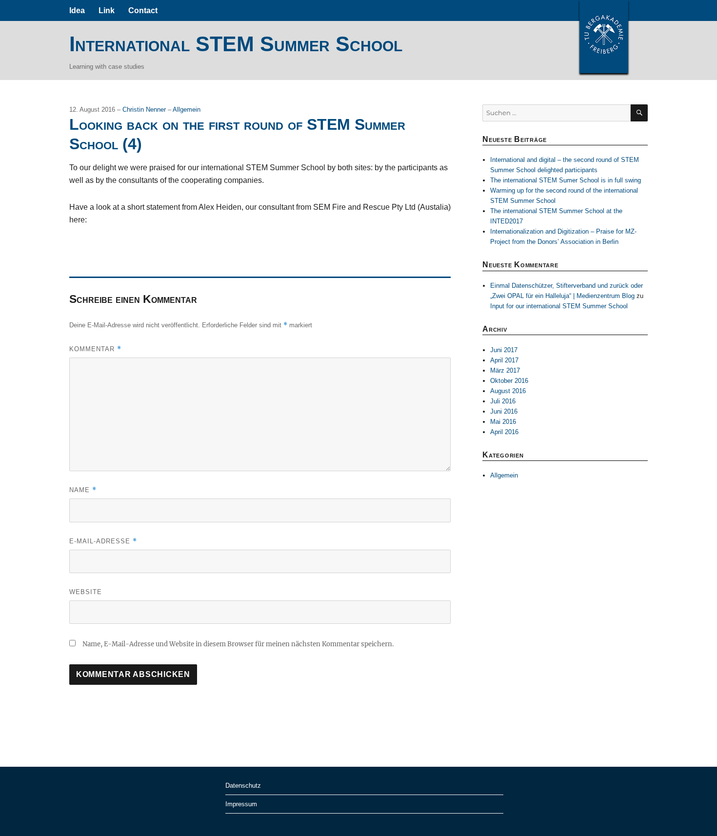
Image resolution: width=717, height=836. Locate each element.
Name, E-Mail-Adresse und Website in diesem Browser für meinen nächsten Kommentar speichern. (238, 644)
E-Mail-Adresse (103, 541)
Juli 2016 (503, 401)
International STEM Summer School (235, 44)
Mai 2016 (503, 421)
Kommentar (95, 349)
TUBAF (603, 36)
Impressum (241, 804)
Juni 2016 (504, 411)
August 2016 (508, 391)
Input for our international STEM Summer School (559, 306)
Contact (143, 10)
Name (83, 490)
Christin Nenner (145, 109)
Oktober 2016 (509, 380)
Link (107, 10)
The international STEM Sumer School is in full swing (565, 180)
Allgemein (186, 109)
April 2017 (504, 360)
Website (85, 592)
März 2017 (505, 370)
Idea (77, 10)
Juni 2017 (504, 350)
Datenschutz (243, 785)
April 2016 (504, 432)
